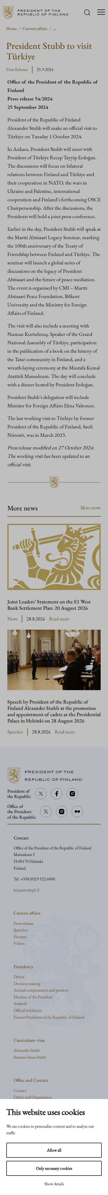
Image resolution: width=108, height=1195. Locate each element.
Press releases (24, 923)
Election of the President (33, 997)
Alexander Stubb (27, 1050)
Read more (59, 619)
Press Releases (17, 69)
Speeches (15, 732)
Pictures (20, 937)
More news (90, 508)
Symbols (20, 1003)
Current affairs (35, 28)
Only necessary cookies (54, 1168)
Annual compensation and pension (41, 990)
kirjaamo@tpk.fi (26, 890)
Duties (19, 976)
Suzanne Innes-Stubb (30, 1057)
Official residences (28, 1010)
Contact (20, 1090)
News (12, 619)
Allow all (54, 1150)
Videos (19, 943)
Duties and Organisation (33, 1097)
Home (11, 28)
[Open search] (87, 12)
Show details (54, 1184)
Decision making (27, 983)
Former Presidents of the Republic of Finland (49, 1017)
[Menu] (101, 12)
